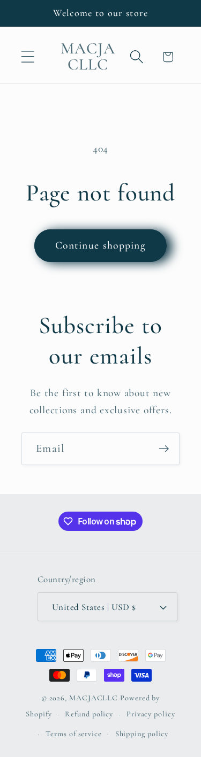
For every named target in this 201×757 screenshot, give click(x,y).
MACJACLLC (93, 697)
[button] (27, 57)
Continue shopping (100, 245)
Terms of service (74, 733)
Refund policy (89, 714)
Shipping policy (142, 733)
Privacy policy (150, 714)
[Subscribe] (163, 448)
